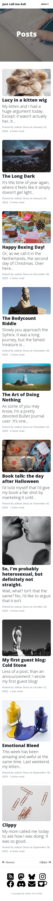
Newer (10, 862)
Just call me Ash (14, 4)
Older (44, 862)
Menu (44, 4)
